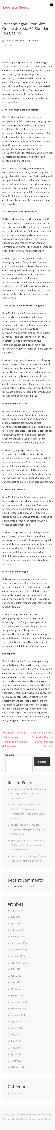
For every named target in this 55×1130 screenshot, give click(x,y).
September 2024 (19, 1021)
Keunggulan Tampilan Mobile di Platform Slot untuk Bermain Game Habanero (27, 845)
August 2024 (17, 1028)
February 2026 (18, 929)
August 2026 (17, 910)
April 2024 (16, 1054)
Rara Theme (22, 1119)
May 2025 (15, 982)
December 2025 (19, 943)
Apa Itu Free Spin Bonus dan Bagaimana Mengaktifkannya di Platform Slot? (27, 829)
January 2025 (17, 995)
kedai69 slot (8, 129)
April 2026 (16, 923)
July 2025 (15, 969)
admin (35, 41)
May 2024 (15, 1047)
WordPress (46, 1119)
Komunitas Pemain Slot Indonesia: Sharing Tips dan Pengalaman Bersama (29, 793)
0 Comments (11, 45)
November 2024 (19, 1008)
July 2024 (15, 1034)
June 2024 (16, 1041)
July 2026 (15, 916)
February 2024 (18, 1067)
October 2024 (18, 1014)
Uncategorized (18, 1092)
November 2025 (19, 949)
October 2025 (18, 956)
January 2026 (17, 936)
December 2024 (19, 1001)
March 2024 (16, 1060)
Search (9, 755)
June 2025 (16, 975)
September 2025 (19, 962)
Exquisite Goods (15, 7)
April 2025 (16, 988)
